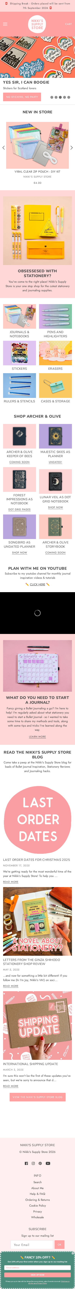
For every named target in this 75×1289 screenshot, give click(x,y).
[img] (26, 1163)
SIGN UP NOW (37, 1275)
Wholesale (37, 1217)
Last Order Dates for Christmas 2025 (36, 860)
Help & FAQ (37, 1194)
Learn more (37, 736)
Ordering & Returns (37, 1200)
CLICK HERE (37, 584)
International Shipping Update (30, 1064)
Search (37, 1182)
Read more (10, 882)
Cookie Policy (37, 1205)
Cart (68, 24)
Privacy (37, 1211)
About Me (37, 1188)
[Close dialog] (73, 1253)
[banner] (37, 24)
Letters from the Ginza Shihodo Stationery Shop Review (31, 962)
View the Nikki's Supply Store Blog (37, 1097)
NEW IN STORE (37, 112)
